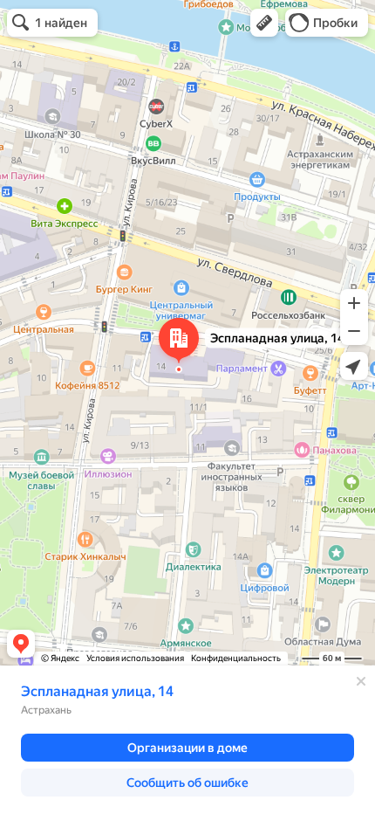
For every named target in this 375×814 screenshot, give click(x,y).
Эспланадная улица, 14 (97, 691)
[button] (264, 23)
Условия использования (135, 658)
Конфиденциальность (236, 658)
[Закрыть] (361, 681)
